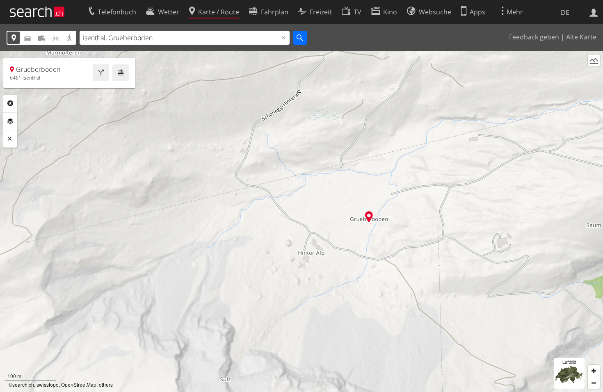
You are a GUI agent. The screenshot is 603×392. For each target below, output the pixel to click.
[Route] (101, 72)
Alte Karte (581, 36)
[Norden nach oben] (594, 76)
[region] (301, 221)
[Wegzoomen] (594, 383)
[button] (369, 216)
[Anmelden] (594, 12)
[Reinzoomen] (594, 371)
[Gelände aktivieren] (594, 60)
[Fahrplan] (120, 72)
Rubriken (10, 103)
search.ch (23, 384)
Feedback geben (534, 36)
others (106, 384)
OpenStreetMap (78, 384)
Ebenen (10, 121)
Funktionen (10, 139)
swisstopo (48, 384)
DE (565, 12)
